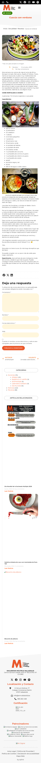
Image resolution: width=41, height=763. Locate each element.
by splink (20, 760)
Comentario (6, 292)
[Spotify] (38, 2)
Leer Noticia (8, 491)
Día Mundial (16, 386)
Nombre (5, 315)
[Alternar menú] (19, 7)
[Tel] (7, 2)
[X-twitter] (20, 2)
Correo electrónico (8, 323)
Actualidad (12, 29)
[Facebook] (25, 2)
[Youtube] (33, 2)
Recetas (21, 29)
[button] (4, 275)
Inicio (5, 29)
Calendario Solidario (19, 383)
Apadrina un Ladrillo (19, 379)
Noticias (11, 388)
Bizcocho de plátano (11, 639)
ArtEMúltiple (16, 381)
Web (3, 331)
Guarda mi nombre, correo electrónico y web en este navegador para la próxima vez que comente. (19, 342)
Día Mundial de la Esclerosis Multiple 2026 (18, 486)
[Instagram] (29, 2)
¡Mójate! (15, 377)
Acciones (11, 375)
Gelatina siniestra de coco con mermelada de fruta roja (20, 562)
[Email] (3, 2)
